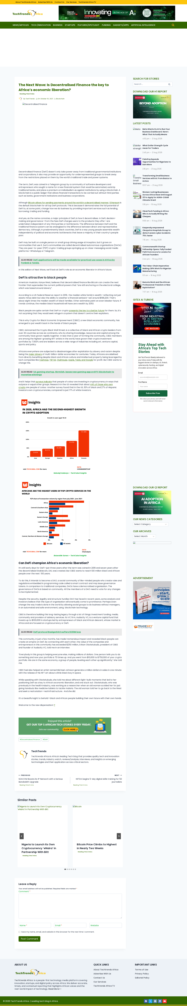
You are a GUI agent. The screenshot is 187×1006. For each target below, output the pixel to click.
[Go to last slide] (22, 836)
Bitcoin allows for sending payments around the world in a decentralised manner (68, 202)
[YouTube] (165, 1001)
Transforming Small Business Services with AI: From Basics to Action (157, 178)
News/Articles (21, 25)
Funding (106, 25)
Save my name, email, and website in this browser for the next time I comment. (57, 932)
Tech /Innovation (41, 25)
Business (57, 25)
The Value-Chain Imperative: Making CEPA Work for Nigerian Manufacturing (156, 268)
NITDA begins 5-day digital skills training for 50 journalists (99, 778)
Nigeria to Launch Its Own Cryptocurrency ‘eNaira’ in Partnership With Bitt (39, 848)
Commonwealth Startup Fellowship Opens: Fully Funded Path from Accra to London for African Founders (156, 250)
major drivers (35, 354)
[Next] (119, 836)
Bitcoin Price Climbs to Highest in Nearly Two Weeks (97, 846)
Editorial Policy (142, 977)
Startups (70, 25)
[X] (150, 1001)
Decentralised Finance (30, 739)
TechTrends (30, 99)
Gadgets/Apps (121, 25)
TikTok (52, 359)
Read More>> (54, 988)
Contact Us (59, 2)
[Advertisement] (93, 47)
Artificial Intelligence (143, 25)
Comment (24, 891)
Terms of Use (141, 969)
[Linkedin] (160, 1001)
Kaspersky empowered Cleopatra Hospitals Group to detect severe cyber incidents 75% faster (156, 231)
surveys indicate (44, 381)
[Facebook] (146, 1001)
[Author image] (20, 99)
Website (94, 925)
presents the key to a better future (86, 310)
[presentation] (43, 822)
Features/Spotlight (88, 25)
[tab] (65, 869)
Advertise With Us (45, 2)
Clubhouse (62, 359)
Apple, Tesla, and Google (80, 359)
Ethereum (114, 202)
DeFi (45, 739)
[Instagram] (155, 1001)
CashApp (44, 359)
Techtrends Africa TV (87, 2)
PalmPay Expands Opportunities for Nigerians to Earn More (156, 162)
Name (23, 925)
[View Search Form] (173, 25)
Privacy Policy (142, 973)
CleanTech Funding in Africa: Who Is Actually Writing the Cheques (155, 214)
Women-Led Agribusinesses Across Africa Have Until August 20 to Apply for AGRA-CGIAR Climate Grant (157, 196)
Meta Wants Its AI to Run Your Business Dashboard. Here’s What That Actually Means (156, 132)
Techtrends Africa (24, 980)
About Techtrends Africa (26, 2)
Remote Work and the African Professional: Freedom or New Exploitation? (156, 285)
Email (58, 925)
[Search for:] (153, 84)
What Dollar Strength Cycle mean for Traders (155, 146)
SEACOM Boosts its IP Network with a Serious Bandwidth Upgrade (41, 778)
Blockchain (60, 99)
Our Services (71, 2)
